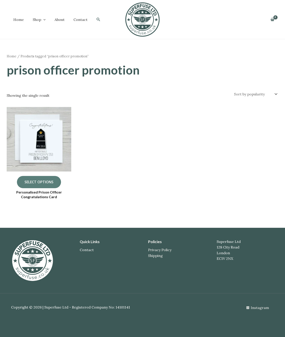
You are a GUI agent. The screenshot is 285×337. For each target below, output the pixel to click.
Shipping (155, 255)
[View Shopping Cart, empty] (272, 19)
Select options (38, 182)
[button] (43, 19)
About (60, 19)
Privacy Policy (159, 250)
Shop (37, 19)
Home (18, 19)
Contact (80, 19)
